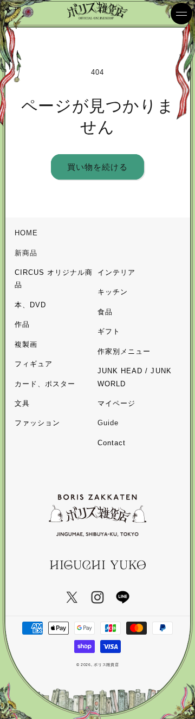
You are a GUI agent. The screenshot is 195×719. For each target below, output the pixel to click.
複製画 (26, 344)
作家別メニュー (124, 351)
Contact (112, 443)
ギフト (109, 331)
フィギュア (34, 364)
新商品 (26, 253)
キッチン (113, 292)
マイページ (116, 403)
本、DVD (30, 305)
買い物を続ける (97, 166)
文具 (22, 403)
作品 (22, 324)
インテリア (116, 272)
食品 (105, 312)
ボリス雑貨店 (106, 665)
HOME (26, 233)
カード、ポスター (45, 384)
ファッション (37, 423)
